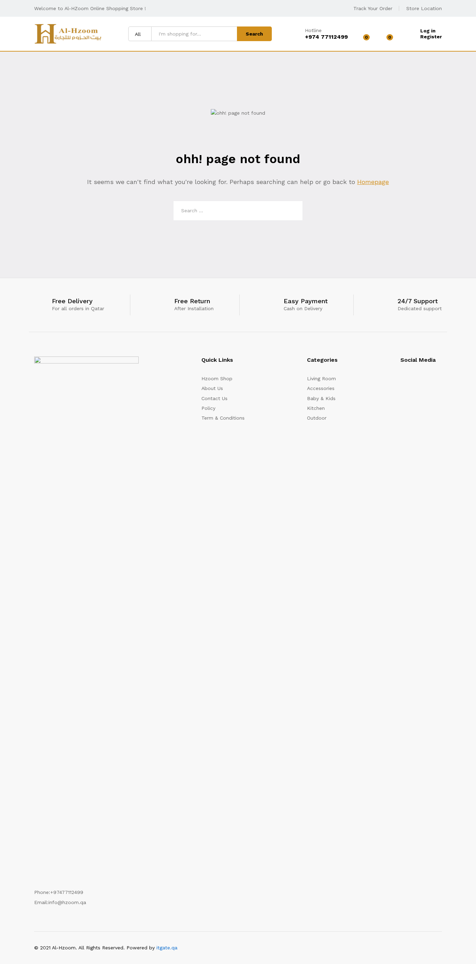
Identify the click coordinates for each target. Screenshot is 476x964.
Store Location (424, 8)
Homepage (373, 181)
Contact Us (214, 398)
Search (254, 34)
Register (431, 36)
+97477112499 (66, 892)
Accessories (321, 388)
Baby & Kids (321, 398)
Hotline (313, 30)
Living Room (321, 378)
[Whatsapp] (440, 381)
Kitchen (316, 408)
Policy (208, 408)
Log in (428, 30)
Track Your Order (372, 8)
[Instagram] (402, 381)
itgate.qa (166, 947)
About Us (212, 388)
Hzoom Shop (216, 378)
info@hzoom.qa (67, 902)
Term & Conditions (223, 418)
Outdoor (317, 418)
